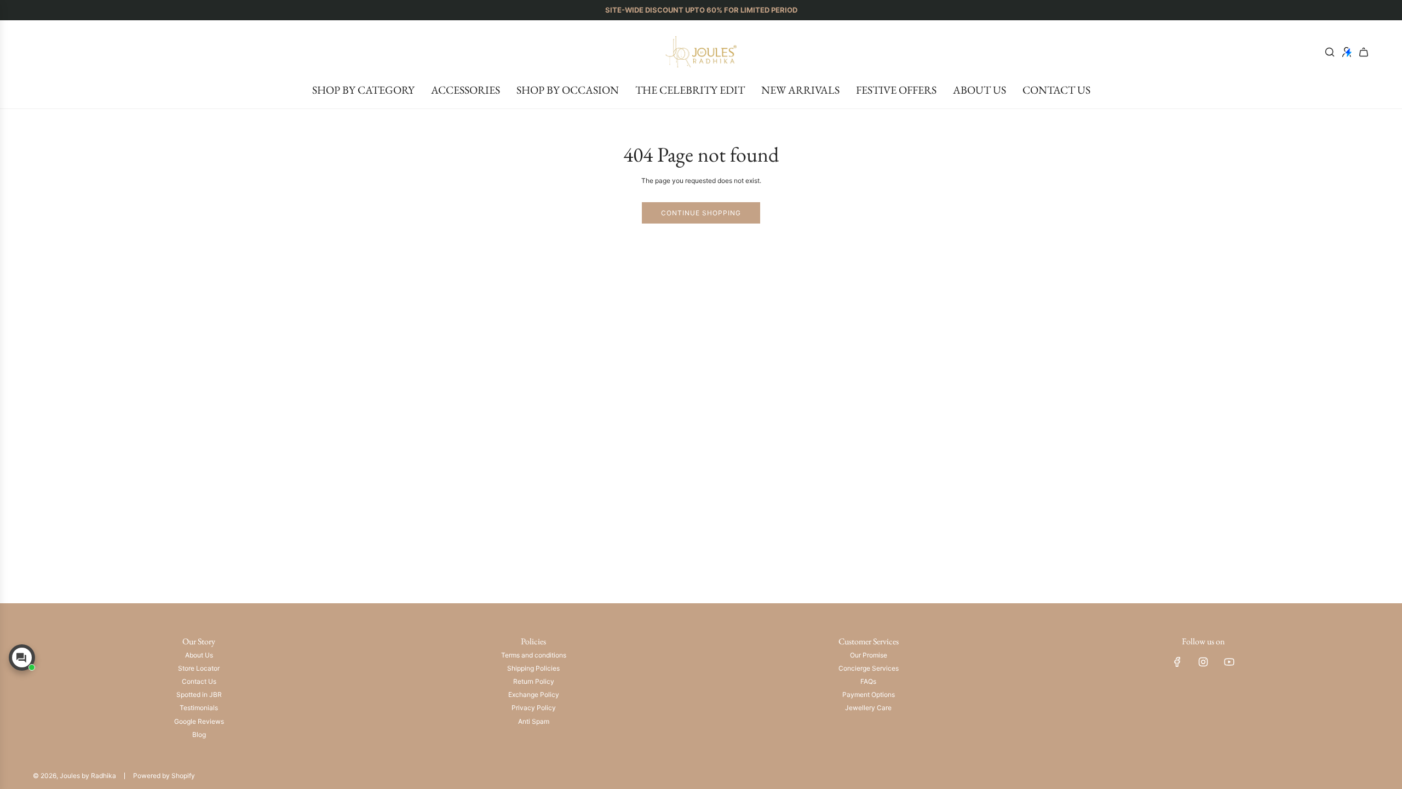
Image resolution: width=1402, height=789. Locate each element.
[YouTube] (1229, 662)
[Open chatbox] (22, 657)
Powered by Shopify (164, 775)
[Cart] (1364, 52)
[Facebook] (1177, 662)
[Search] (1330, 52)
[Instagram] (1203, 662)
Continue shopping (701, 213)
